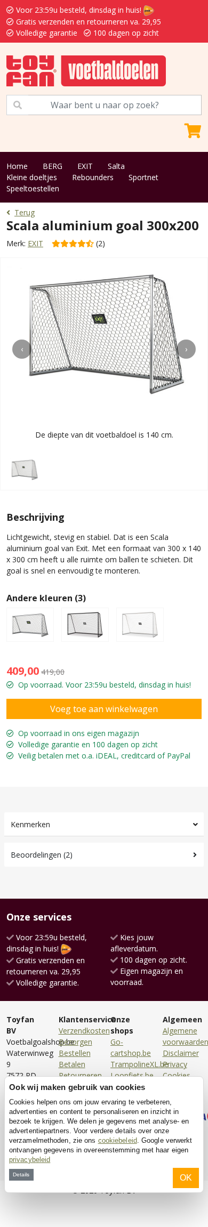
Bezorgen (75, 1042)
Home (17, 166)
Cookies (176, 1075)
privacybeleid (29, 1160)
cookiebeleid (117, 1140)
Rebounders (93, 177)
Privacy (175, 1064)
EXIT (85, 166)
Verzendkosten (84, 1031)
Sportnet (143, 177)
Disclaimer (181, 1053)
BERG (52, 166)
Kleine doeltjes (31, 177)
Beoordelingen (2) (42, 855)
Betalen (72, 1064)
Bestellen (75, 1053)
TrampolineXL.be (139, 1064)
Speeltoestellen (32, 188)
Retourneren (80, 1075)
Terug (24, 212)
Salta (116, 166)
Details (21, 1174)
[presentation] (21, 349)
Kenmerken (30, 824)
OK (186, 1177)
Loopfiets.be (132, 1075)
